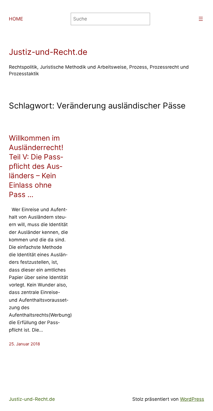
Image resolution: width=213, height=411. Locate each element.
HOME (16, 19)
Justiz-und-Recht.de (48, 52)
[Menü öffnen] (200, 18)
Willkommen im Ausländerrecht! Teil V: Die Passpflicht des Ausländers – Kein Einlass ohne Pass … (36, 166)
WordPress (192, 399)
